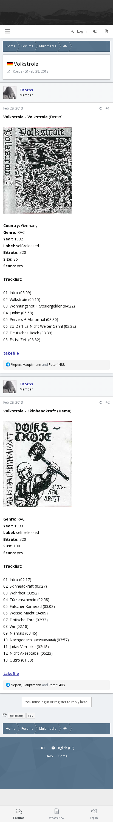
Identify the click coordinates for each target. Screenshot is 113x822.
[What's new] (106, 31)
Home (62, 756)
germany (17, 715)
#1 (108, 108)
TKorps (16, 71)
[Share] (100, 108)
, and (38, 364)
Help (49, 756)
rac (30, 715)
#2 (108, 402)
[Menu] (7, 31)
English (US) (65, 748)
